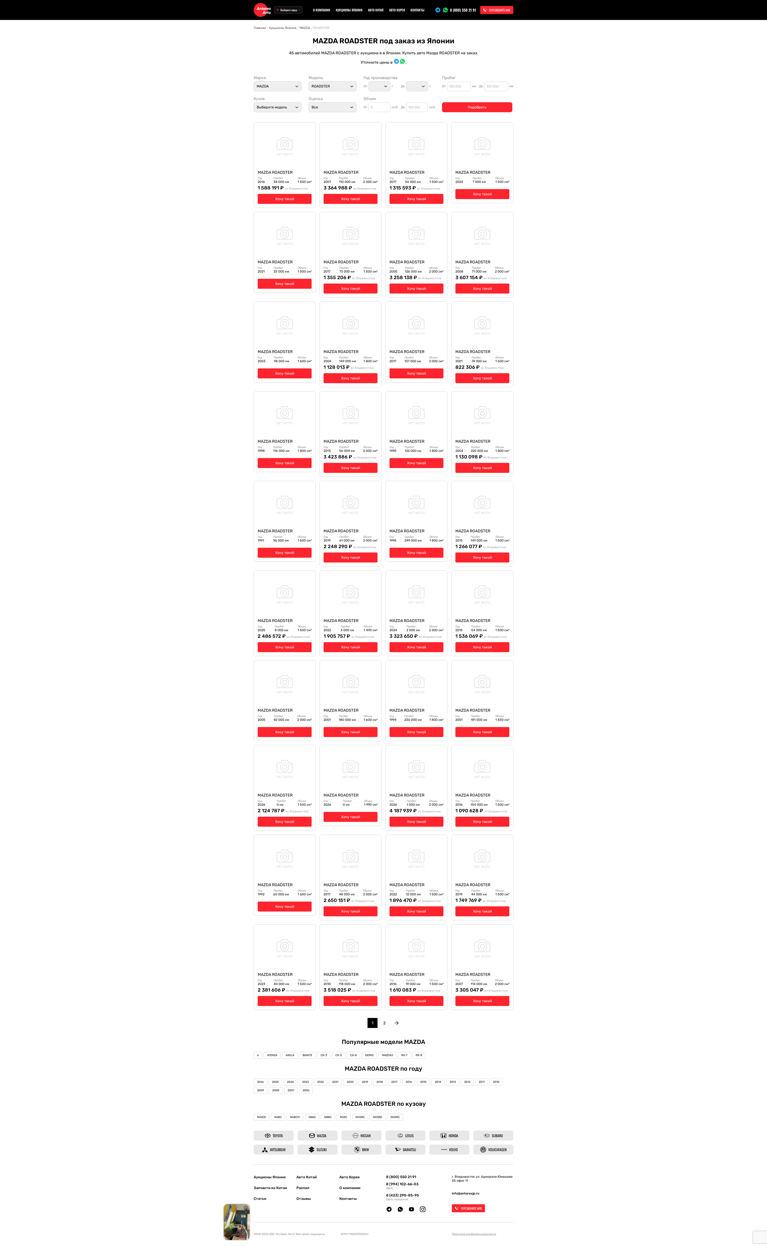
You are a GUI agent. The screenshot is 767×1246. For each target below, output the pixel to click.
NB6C (312, 1117)
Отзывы (303, 1198)
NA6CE (261, 1117)
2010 (496, 1082)
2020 (350, 1082)
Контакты (417, 10)
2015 (423, 1082)
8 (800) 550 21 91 (463, 10)
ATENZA (272, 1055)
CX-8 (353, 1055)
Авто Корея (397, 10)
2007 (291, 1090)
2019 (365, 1082)
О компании (321, 10)
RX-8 (419, 1055)
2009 (260, 1090)
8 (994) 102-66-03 (402, 1184)
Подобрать (477, 107)
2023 (305, 1082)
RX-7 (404, 1055)
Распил (302, 1188)
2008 (275, 1090)
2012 (467, 1082)
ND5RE (377, 1117)
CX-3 (324, 1055)
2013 (453, 1082)
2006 (306, 1090)
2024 (290, 1082)
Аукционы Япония (349, 10)
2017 (394, 1082)
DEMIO (369, 1055)
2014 (438, 1082)
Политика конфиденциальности (474, 1234)
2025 (275, 1082)
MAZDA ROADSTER (275, 172)
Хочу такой (284, 199)
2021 (335, 1082)
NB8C (328, 1117)
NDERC (395, 1117)
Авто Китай (376, 10)
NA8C (278, 1117)
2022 (320, 1082)
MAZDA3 (387, 1055)
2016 (409, 1082)
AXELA (290, 1055)
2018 (380, 1082)
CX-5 (338, 1055)
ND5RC (360, 1117)
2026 (260, 1082)
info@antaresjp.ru (465, 1193)
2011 (482, 1082)
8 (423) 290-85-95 (402, 1195)
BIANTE (307, 1055)
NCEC (343, 1117)
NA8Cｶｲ (295, 1117)
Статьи (260, 1198)
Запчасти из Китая (270, 1188)
